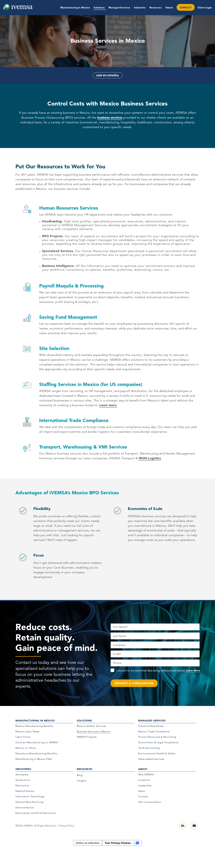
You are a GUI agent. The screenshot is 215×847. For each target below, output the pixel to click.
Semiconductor (24, 807)
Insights (81, 780)
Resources (156, 7)
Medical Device (24, 791)
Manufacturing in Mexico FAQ (33, 758)
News (141, 791)
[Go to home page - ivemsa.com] (18, 7)
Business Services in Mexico (94, 731)
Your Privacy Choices (118, 842)
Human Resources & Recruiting (157, 736)
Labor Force (22, 736)
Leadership (145, 785)
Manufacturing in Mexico (75, 7)
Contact (143, 796)
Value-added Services (151, 758)
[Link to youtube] (194, 825)
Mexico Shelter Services (91, 725)
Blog (79, 775)
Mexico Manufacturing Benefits (34, 725)
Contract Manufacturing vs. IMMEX (36, 742)
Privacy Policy (66, 825)
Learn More (193, 670)
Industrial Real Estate (151, 725)
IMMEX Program (87, 736)
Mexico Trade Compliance (154, 731)
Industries (140, 7)
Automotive (22, 779)
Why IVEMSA (146, 774)
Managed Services (119, 7)
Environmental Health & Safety (156, 753)
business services (109, 117)
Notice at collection (87, 842)
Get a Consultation (149, 801)
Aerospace (21, 774)
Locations (144, 779)
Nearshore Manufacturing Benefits (36, 753)
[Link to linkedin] (182, 825)
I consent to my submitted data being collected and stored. (158, 670)
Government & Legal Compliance (158, 742)
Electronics (22, 785)
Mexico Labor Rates (27, 731)
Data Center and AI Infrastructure (35, 812)
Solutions (99, 7)
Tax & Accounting (148, 747)
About (169, 7)
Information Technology (29, 796)
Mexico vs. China (25, 747)
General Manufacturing (29, 801)
